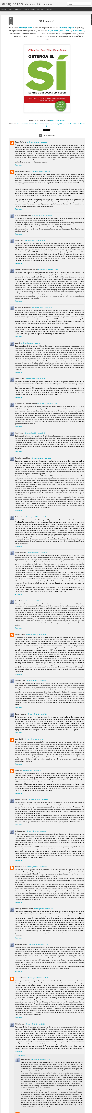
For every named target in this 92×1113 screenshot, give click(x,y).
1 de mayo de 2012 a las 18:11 (33, 770)
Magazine (18, 9)
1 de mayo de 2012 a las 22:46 (38, 978)
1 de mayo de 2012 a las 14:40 (36, 634)
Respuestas (21, 1055)
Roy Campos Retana (57, 120)
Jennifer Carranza (21, 978)
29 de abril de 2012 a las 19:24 (35, 240)
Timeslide (49, 9)
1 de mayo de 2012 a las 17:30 (37, 714)
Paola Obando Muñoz (22, 171)
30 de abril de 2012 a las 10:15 (35, 379)
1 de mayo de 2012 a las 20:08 (37, 867)
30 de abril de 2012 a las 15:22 (47, 404)
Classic (3, 9)
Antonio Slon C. (20, 867)
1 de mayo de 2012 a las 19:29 (36, 831)
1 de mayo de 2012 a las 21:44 (44, 909)
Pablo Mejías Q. (20, 142)
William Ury (65, 30)
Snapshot (40, 9)
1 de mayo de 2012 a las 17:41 (33, 739)
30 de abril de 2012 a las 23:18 (35, 433)
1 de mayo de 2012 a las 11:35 (36, 517)
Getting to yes (67, 27)
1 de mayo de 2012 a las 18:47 (38, 800)
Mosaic (26, 9)
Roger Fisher (53, 30)
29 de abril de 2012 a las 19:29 (48, 270)
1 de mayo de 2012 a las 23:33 (40, 1059)
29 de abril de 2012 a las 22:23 (42, 307)
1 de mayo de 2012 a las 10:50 (41, 458)
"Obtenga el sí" (46, 21)
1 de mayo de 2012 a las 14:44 (36, 680)
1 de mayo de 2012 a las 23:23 (35, 1024)
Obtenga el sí (25, 27)
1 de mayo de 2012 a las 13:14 (36, 601)
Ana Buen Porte (22, 124)
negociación (54, 124)
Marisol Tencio (20, 634)
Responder (18, 165)
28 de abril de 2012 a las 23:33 (42, 215)
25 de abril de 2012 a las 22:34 (37, 142)
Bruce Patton (78, 30)
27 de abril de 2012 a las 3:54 (40, 171)
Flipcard (10, 9)
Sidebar (33, 9)
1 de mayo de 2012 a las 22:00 (38, 944)
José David (19, 739)
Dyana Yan (18, 770)
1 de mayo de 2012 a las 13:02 (37, 552)
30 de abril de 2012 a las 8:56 (30, 343)
